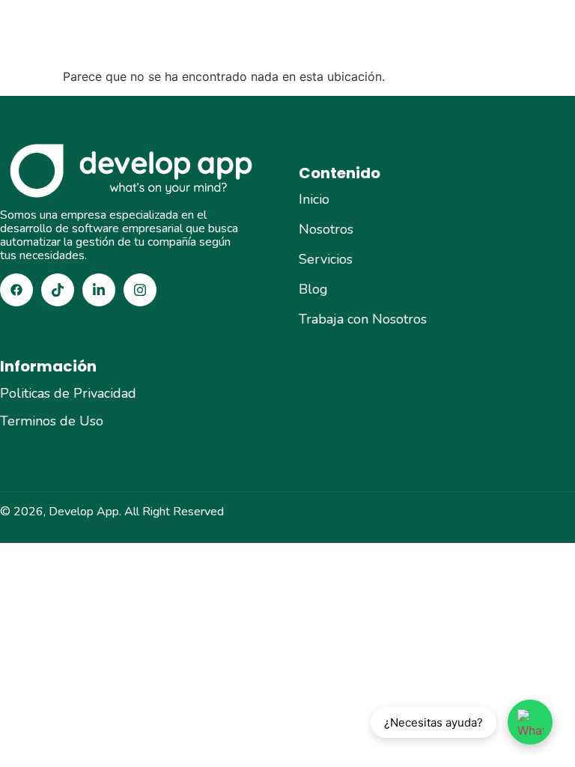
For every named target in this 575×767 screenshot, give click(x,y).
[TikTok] (57, 289)
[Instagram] (140, 289)
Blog (313, 289)
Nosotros (326, 229)
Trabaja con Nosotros (363, 319)
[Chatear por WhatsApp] (530, 722)
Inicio (314, 199)
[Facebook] (16, 289)
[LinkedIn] (98, 289)
